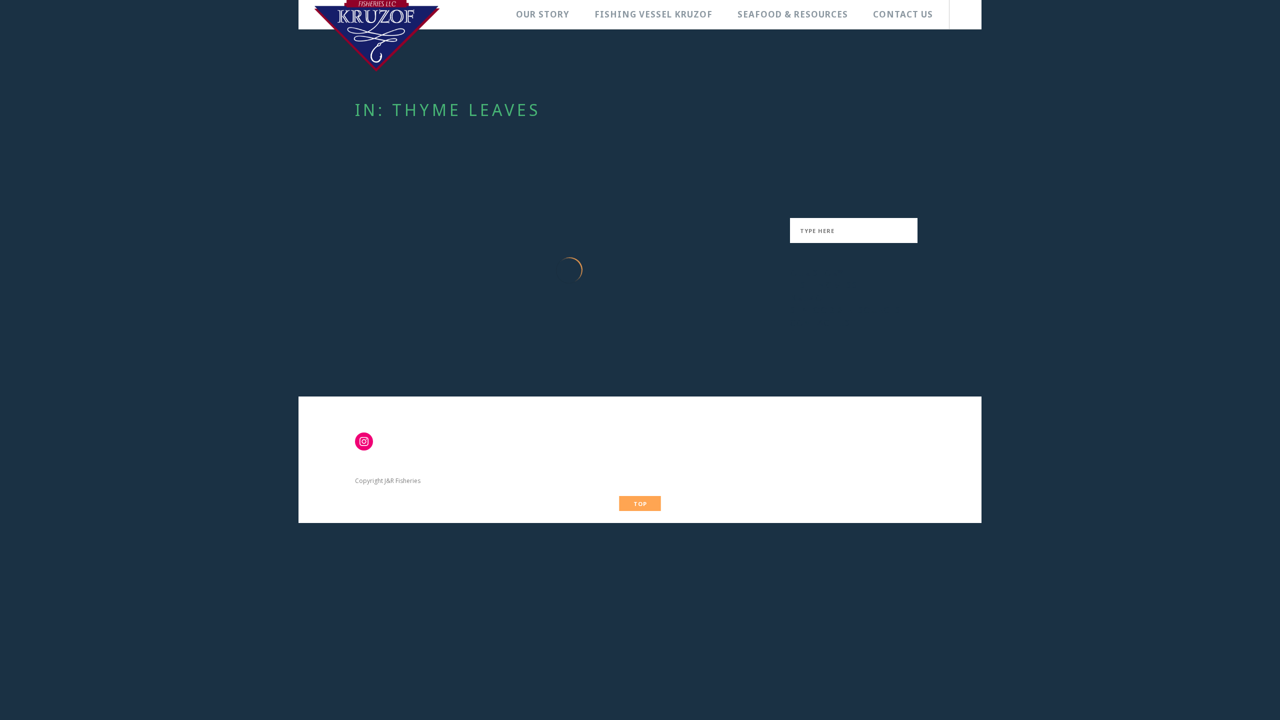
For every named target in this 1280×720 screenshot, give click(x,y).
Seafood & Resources (793, 14)
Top (640, 504)
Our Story (543, 14)
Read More (407, 357)
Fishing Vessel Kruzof (653, 14)
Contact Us (903, 14)
